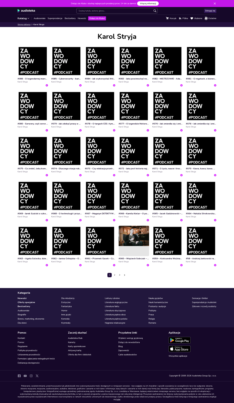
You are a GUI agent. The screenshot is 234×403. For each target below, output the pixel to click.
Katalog (22, 18)
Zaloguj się (210, 10)
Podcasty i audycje (157, 306)
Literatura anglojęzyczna (116, 302)
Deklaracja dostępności (29, 362)
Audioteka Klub (75, 338)
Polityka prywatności (27, 350)
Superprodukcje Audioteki (204, 302)
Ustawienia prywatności (29, 354)
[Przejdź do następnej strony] (124, 275)
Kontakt (21, 338)
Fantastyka (66, 306)
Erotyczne (66, 302)
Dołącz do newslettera (129, 342)
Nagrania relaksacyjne (115, 322)
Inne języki (66, 314)
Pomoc (21, 342)
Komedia (65, 318)
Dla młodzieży (67, 298)
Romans (152, 322)
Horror (64, 310)
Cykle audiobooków (127, 354)
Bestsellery (70, 18)
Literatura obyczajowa (115, 310)
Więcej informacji (148, 3)
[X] (37, 375)
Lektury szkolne (112, 298)
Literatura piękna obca (115, 314)
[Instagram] (31, 375)
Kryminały (65, 322)
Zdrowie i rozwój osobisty (204, 306)
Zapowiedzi (123, 350)
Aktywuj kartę (74, 350)
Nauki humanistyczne (158, 302)
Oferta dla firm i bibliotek (79, 354)
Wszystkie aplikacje (178, 355)
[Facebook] (19, 375)
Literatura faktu (112, 306)
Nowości (82, 18)
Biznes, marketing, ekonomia (31, 318)
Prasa (151, 314)
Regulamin (22, 346)
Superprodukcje (55, 18)
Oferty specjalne (26, 302)
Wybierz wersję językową (130, 338)
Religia (151, 318)
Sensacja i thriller (200, 298)
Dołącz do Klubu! (97, 18)
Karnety (71, 342)
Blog (120, 346)
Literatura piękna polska (116, 318)
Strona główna (24, 24)
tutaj (118, 399)
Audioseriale (40, 18)
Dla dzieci (22, 322)
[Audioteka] (26, 10)
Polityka (152, 310)
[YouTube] (25, 375)
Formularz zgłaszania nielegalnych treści (36, 358)
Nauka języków (155, 298)
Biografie (22, 314)
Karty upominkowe (77, 346)
